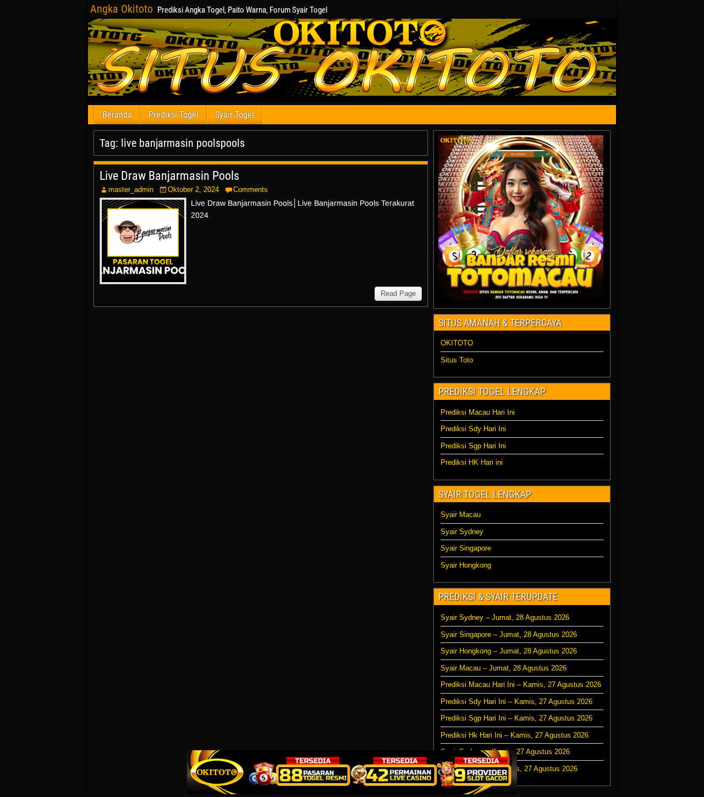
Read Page (398, 293)
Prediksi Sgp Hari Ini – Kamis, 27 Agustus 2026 (516, 718)
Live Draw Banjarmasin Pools (169, 176)
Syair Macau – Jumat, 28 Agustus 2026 (503, 668)
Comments (250, 189)
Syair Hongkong (466, 565)
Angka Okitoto (121, 8)
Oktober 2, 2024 (193, 189)
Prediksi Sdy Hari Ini (473, 429)
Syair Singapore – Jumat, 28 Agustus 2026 (509, 634)
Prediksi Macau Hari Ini (478, 412)
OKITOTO (457, 343)
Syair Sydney (462, 531)
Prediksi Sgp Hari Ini (473, 446)
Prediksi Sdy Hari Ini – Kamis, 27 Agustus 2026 (516, 701)
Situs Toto (457, 360)
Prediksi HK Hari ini (472, 462)
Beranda (117, 114)
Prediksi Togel (173, 114)
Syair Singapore (466, 548)
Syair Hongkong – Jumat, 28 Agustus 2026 (509, 651)
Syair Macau (461, 514)
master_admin (130, 189)
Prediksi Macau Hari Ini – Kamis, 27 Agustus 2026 (521, 684)
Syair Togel (234, 114)
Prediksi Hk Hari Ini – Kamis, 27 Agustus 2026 (514, 735)
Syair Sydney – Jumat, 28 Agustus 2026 (505, 617)
